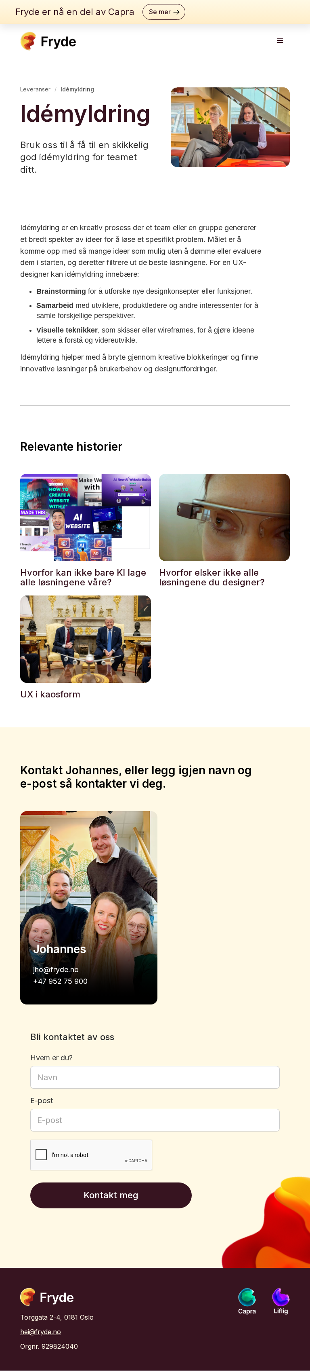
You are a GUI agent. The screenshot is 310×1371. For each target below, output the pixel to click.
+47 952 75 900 (60, 981)
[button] (280, 41)
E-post (41, 1101)
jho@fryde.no (56, 969)
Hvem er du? (51, 1058)
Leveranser (35, 89)
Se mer (160, 12)
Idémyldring (77, 89)
